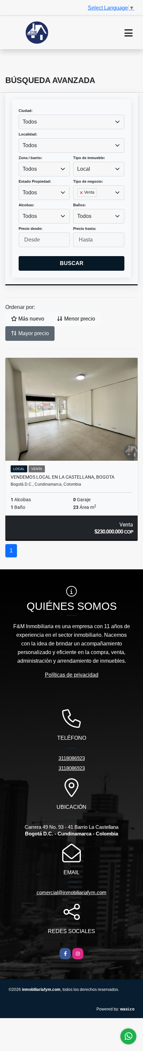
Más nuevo (30, 319)
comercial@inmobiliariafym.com (71, 892)
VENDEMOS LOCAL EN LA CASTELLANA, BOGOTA (62, 477)
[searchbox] (79, 203)
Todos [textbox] (30, 122)
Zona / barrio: (30, 158)
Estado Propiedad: (35, 181)
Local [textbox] (83, 169)
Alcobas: (26, 205)
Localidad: (28, 134)
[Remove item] (81, 192)
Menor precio (79, 319)
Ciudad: (26, 111)
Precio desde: (31, 229)
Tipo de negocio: (88, 181)
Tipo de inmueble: (89, 158)
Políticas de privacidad (71, 675)
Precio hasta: (84, 229)
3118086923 (72, 758)
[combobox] (71, 122)
